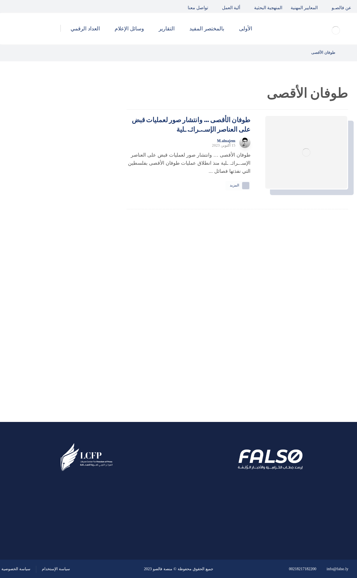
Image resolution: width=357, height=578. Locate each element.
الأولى (86, 309)
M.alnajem (226, 141)
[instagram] (7, 6)
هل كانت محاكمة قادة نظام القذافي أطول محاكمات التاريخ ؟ (49, 179)
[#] (102, 529)
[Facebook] (33, 6)
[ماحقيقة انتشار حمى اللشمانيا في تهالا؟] (93, 151)
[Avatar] (244, 142)
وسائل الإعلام (78, 354)
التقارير (85, 339)
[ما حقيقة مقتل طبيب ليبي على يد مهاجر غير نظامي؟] (93, 208)
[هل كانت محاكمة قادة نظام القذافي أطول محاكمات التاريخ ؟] (93, 180)
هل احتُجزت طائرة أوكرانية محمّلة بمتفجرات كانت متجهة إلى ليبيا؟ (49, 236)
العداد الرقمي (78, 369)
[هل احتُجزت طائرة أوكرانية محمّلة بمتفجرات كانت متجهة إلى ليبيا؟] (93, 236)
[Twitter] (20, 6)
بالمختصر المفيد (76, 324)
